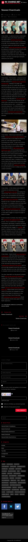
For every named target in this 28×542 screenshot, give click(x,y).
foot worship (12, 475)
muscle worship (6, 489)
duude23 (4, 471)
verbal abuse (5, 494)
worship (22, 494)
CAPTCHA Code (5, 400)
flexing (4, 473)
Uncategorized (4, 453)
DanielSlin (13, 304)
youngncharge (6, 496)
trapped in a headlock (19, 165)
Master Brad (13, 482)
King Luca (13, 480)
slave (3, 492)
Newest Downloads (14, 328)
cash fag (16, 464)
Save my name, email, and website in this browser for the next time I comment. (13, 388)
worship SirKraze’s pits (16, 39)
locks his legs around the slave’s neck (14, 276)
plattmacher (15, 489)
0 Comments (13, 16)
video (12, 494)
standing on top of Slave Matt (10, 199)
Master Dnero (21, 482)
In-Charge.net (6, 14)
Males (5, 16)
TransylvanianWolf (20, 492)
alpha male (10, 464)
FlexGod (23, 471)
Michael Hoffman (6, 487)
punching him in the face (10, 192)
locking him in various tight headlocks (14, 136)
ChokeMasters (21, 466)
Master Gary (5, 485)
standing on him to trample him (12, 297)
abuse (3, 464)
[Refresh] (12, 393)
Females (3, 445)
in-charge (18, 478)
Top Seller (3, 451)
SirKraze (7, 306)
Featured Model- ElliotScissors (8, 431)
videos (16, 494)
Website (3, 456)
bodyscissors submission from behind (11, 265)
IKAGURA (3, 306)
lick (18, 480)
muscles (20, 487)
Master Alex (5, 482)
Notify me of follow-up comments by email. (14, 404)
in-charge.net (5, 480)
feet (18, 471)
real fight (20, 227)
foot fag (10, 473)
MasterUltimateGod (15, 485)
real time (22, 489)
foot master (17, 473)
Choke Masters (7, 304)
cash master (5, 466)
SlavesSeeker (10, 492)
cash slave (13, 466)
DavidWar (11, 468)
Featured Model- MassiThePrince (8, 437)
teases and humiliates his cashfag (17, 47)
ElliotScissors (19, 304)
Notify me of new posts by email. (12, 407)
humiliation (5, 478)
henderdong (21, 475)
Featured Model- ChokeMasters (8, 426)
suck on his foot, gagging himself (12, 219)
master (23, 480)
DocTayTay (18, 468)
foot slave (5, 475)
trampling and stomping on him (12, 209)
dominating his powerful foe (15, 111)
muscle (14, 487)
